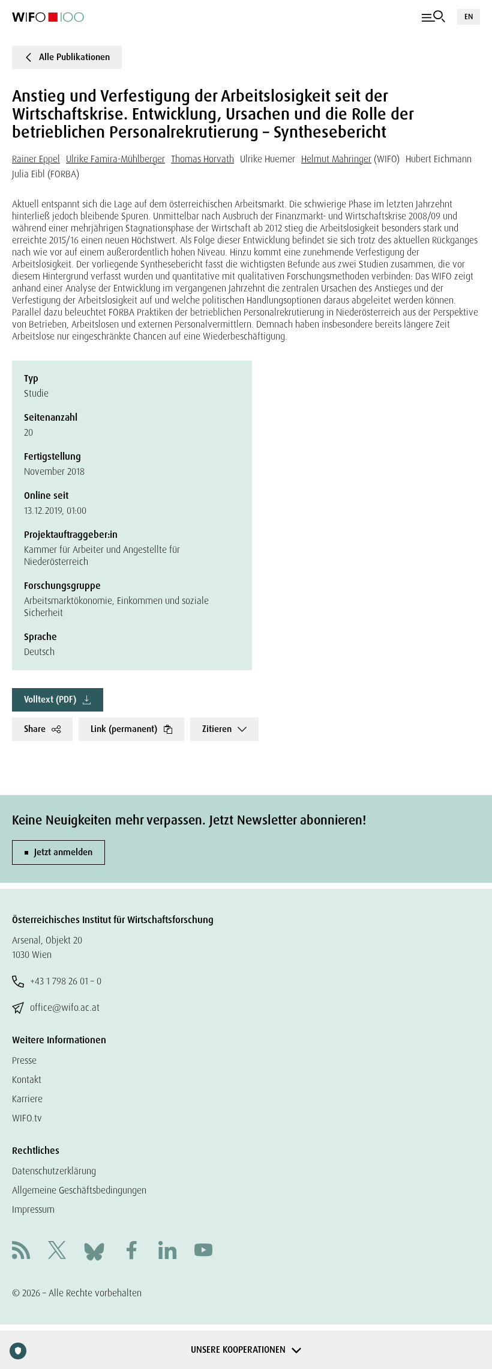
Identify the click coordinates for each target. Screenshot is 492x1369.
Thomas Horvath (202, 159)
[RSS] (21, 1251)
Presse (24, 1060)
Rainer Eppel (36, 159)
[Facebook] (131, 1251)
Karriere (27, 1099)
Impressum (33, 1209)
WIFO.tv (27, 1118)
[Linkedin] (167, 1251)
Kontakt (26, 1079)
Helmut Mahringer (336, 159)
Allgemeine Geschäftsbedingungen (79, 1190)
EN (468, 16)
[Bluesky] (94, 1251)
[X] (57, 1251)
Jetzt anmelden (63, 852)
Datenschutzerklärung (54, 1171)
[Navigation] (433, 16)
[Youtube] (203, 1251)
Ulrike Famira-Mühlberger (115, 159)
